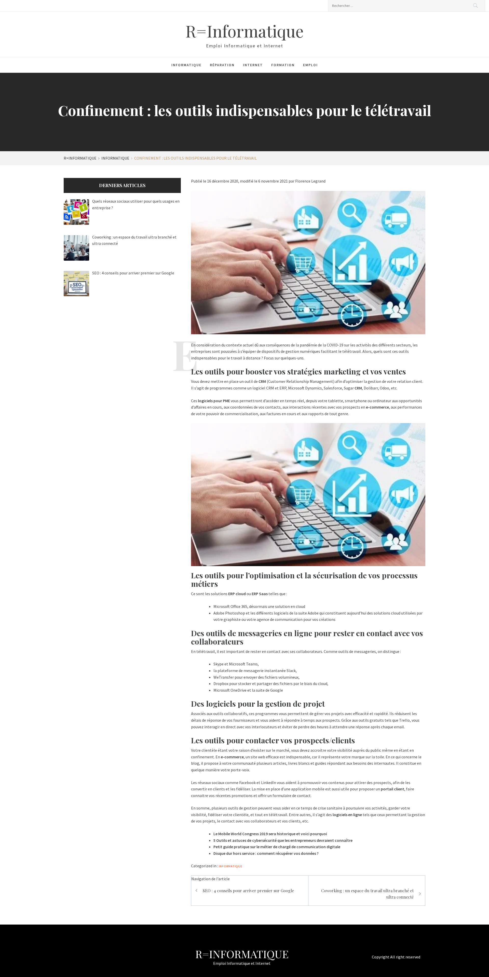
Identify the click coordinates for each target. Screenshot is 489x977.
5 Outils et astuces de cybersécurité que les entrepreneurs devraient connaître (282, 840)
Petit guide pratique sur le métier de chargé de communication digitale (276, 846)
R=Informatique (244, 30)
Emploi (310, 65)
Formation (283, 65)
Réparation (222, 65)
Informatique (186, 65)
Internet (253, 65)
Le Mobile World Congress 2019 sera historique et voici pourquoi (270, 833)
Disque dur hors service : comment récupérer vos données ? (266, 853)
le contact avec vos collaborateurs (247, 821)
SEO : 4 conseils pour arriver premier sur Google (248, 890)
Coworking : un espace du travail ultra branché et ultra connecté (367, 894)
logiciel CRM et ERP (269, 387)
